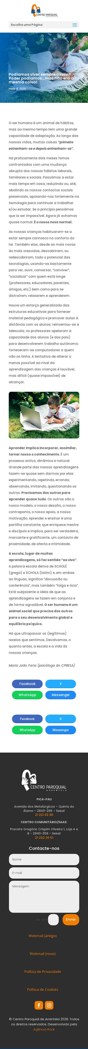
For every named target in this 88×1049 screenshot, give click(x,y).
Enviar (71, 919)
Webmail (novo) (43, 953)
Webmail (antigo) (43, 935)
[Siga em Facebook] (39, 1005)
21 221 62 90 (44, 815)
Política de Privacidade (42, 971)
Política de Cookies (42, 989)
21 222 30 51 (44, 838)
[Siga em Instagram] (49, 1005)
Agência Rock (44, 1029)
